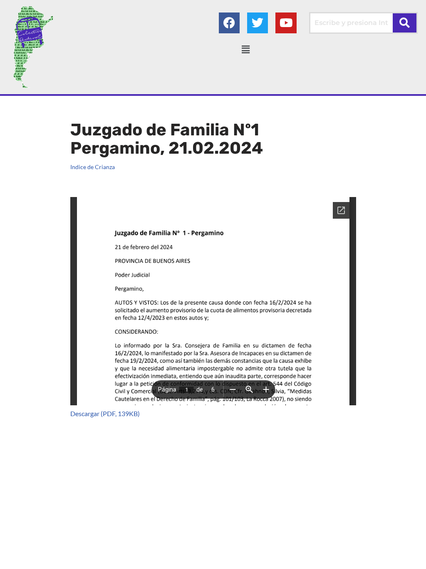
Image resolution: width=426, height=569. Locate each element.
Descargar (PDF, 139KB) (105, 413)
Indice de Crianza (92, 166)
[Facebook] (229, 22)
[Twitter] (257, 22)
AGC (66, 558)
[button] (245, 49)
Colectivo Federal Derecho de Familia (63, 548)
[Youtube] (285, 22)
